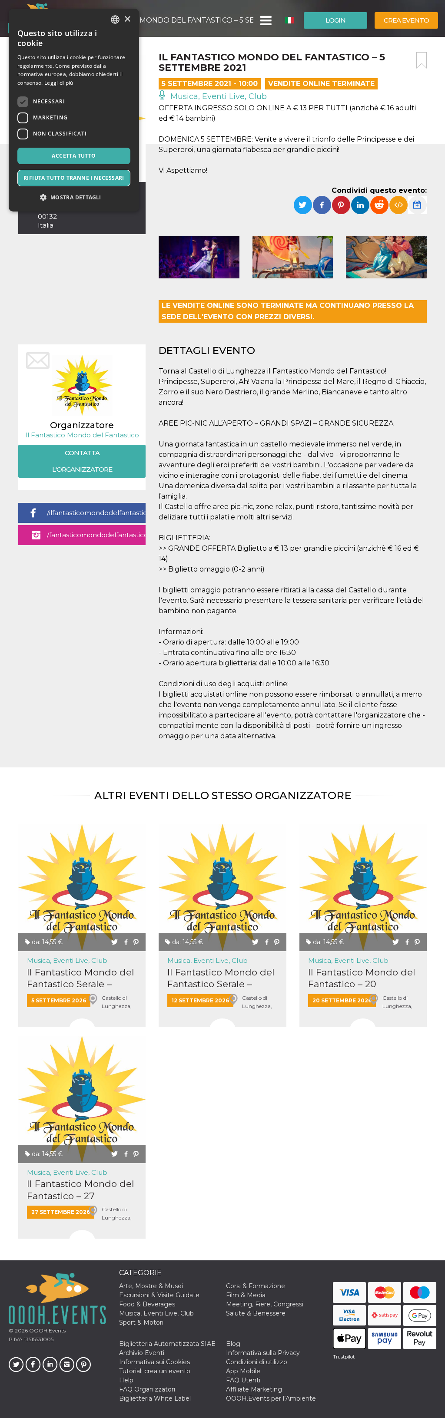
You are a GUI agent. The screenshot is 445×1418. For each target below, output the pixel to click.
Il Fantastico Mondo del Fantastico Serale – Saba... (80, 978)
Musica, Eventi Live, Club (217, 96)
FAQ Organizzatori (147, 1389)
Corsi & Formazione (255, 1286)
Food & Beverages (147, 1304)
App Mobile (243, 1371)
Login (335, 20)
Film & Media (246, 1295)
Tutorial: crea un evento (154, 1371)
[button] (265, 20)
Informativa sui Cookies (154, 1362)
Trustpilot (344, 1357)
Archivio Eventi (141, 1353)
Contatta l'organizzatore (82, 461)
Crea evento (406, 20)
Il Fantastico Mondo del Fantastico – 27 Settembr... (80, 1189)
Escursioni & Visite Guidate (159, 1295)
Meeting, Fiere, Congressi (264, 1304)
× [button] (127, 19)
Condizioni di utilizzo (256, 1362)
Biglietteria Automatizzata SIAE (167, 1344)
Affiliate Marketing (254, 1389)
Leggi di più (58, 82)
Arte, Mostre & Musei (151, 1286)
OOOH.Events (47, 1330)
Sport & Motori (141, 1322)
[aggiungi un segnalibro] (421, 60)
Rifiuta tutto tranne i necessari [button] (73, 178)
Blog (233, 1344)
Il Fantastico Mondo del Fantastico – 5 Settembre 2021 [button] (169, 20)
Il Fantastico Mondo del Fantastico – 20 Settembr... (361, 978)
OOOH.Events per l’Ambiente (271, 1398)
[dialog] (74, 110)
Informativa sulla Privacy (263, 1353)
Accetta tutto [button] (74, 155)
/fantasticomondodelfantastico (96, 535)
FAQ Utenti (243, 1380)
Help (126, 1380)
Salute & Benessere (256, 1313)
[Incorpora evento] (398, 205)
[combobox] (115, 19)
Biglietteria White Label (155, 1398)
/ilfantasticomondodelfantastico (96, 513)
